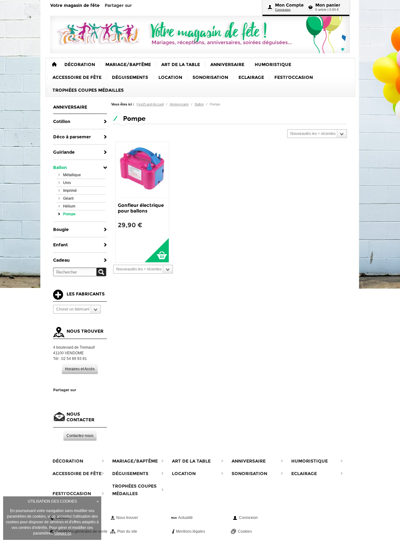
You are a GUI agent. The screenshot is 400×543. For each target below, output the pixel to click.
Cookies (245, 531)
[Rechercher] (101, 272)
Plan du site (127, 531)
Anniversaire (179, 104)
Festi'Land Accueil (150, 104)
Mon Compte (289, 5)
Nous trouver (127, 517)
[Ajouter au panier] (157, 250)
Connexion (283, 9)
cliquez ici (62, 533)
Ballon (199, 104)
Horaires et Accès (80, 369)
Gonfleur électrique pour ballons (141, 208)
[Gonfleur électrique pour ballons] (142, 169)
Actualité (185, 517)
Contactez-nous (80, 435)
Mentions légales (190, 531)
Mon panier (327, 5)
